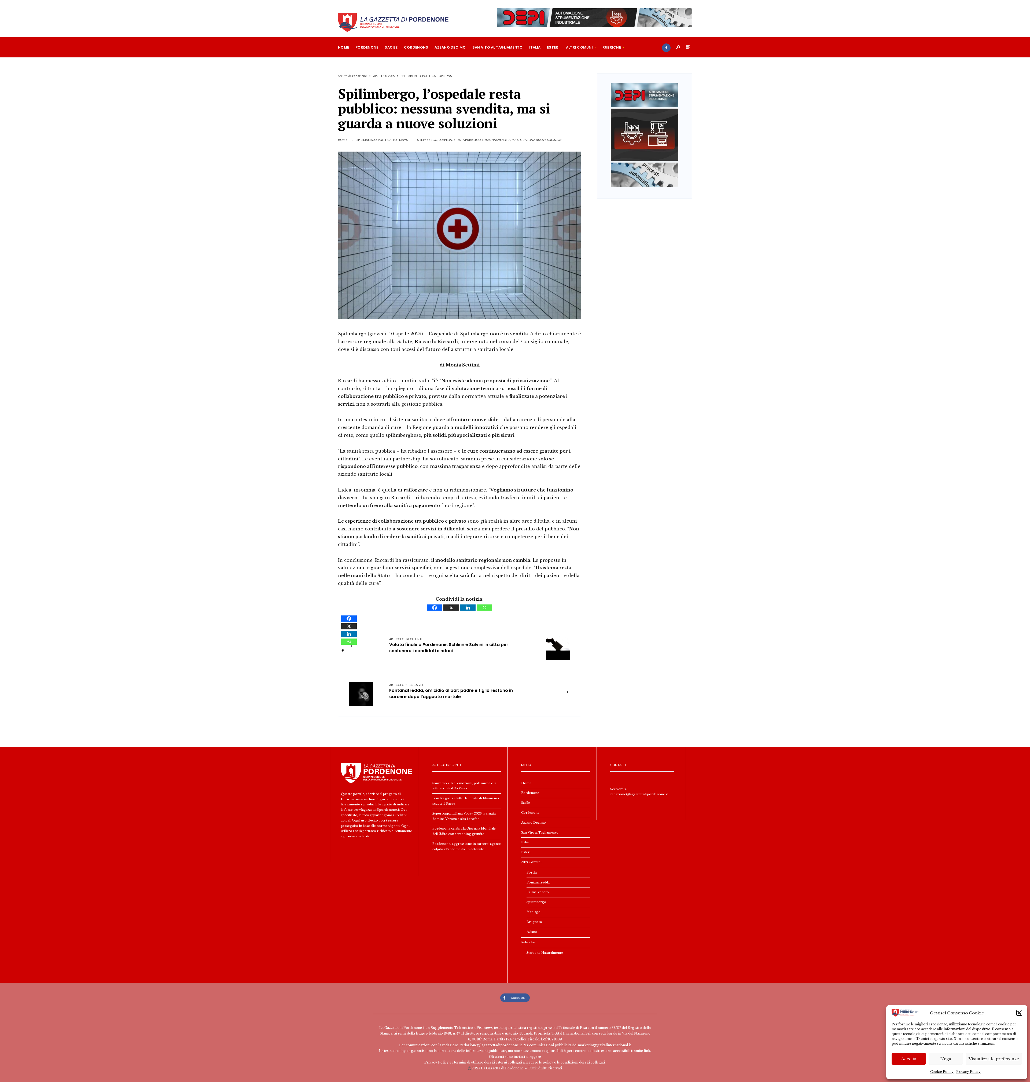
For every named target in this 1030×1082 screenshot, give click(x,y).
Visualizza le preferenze (994, 1058)
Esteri (553, 47)
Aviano (532, 932)
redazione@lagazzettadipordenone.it (639, 794)
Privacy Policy (968, 1072)
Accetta (909, 1058)
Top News (444, 76)
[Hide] (343, 650)
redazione (359, 76)
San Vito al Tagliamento (497, 47)
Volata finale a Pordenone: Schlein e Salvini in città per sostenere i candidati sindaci (448, 645)
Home (343, 47)
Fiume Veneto (538, 892)
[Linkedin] (468, 607)
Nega (945, 1058)
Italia (535, 47)
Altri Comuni (579, 47)
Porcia (532, 872)
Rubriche (611, 47)
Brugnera (534, 922)
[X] (451, 607)
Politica (429, 76)
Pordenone (366, 47)
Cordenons (416, 47)
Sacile (391, 47)
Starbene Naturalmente (545, 953)
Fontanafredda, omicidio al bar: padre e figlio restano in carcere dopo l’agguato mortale (451, 691)
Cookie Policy (942, 1072)
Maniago (533, 912)
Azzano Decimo (450, 47)
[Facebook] (666, 47)
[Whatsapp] (484, 607)
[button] (1019, 1012)
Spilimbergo (411, 76)
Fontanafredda (538, 882)
